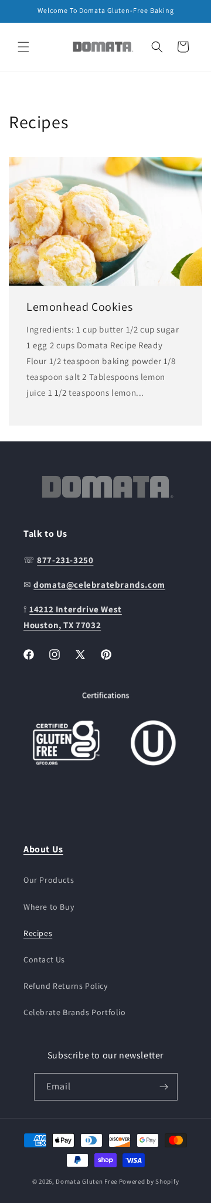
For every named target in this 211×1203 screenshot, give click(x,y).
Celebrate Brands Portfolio (74, 1012)
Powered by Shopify (149, 1181)
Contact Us (44, 959)
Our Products (48, 880)
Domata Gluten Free (86, 1181)
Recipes (37, 933)
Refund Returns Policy (65, 986)
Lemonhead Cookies (79, 306)
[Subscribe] (164, 1087)
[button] (23, 47)
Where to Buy (48, 907)
